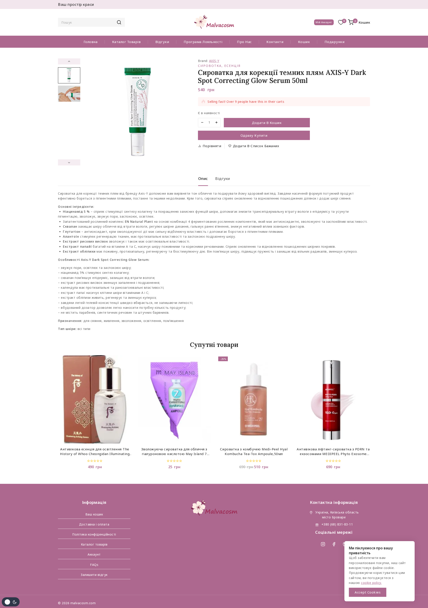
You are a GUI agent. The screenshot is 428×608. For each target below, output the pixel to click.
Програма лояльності (203, 41)
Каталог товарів (126, 41)
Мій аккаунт (324, 22)
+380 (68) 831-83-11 (337, 524)
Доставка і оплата (94, 524)
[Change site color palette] (11, 601)
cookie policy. (371, 583)
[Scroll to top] (416, 598)
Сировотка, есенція (219, 66)
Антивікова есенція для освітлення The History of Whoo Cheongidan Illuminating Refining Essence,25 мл (95, 452)
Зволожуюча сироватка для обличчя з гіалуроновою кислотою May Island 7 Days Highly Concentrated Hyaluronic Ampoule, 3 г (174, 452)
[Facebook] (333, 544)
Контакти (274, 41)
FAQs (94, 565)
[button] (69, 75)
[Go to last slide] (69, 61)
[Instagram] (323, 544)
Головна (91, 41)
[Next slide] (69, 162)
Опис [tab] (203, 178)
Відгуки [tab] (222, 178)
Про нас (244, 41)
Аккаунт (94, 554)
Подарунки (335, 41)
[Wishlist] (341, 22)
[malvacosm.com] (214, 22)
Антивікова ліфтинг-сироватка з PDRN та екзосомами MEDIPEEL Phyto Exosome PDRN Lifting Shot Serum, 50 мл (333, 452)
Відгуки (162, 41)
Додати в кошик (267, 122)
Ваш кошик (94, 514)
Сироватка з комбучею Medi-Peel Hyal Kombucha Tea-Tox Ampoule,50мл (254, 451)
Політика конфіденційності (94, 534)
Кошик (304, 41)
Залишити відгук (94, 575)
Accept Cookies (368, 592)
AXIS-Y (214, 61)
